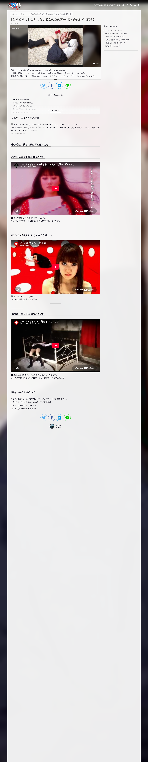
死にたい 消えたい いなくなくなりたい (25, 109)
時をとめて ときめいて (112, 46)
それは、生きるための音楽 (21, 100)
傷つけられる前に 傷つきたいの (22, 112)
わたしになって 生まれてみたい (22, 106)
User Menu (112, 5)
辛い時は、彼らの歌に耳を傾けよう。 (24, 103)
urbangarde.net (20, 133)
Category (98, 5)
